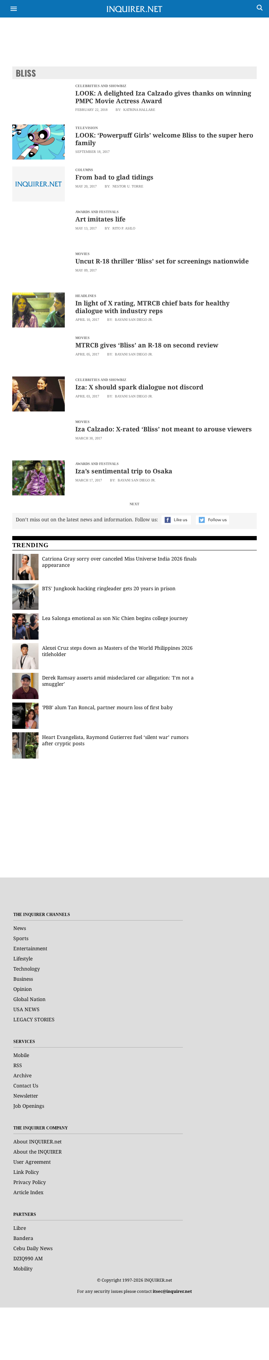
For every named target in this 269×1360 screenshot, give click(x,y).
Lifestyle (23, 958)
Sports (20, 938)
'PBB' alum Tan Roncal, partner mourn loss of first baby (107, 707)
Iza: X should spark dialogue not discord (139, 387)
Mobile (21, 1055)
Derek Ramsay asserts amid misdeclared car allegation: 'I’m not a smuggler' (118, 680)
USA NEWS (26, 1009)
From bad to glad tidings (114, 177)
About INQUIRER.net (37, 1141)
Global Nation (29, 999)
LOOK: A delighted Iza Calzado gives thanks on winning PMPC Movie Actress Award (163, 97)
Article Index (28, 1192)
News (19, 928)
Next (134, 504)
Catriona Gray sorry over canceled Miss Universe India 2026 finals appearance (119, 561)
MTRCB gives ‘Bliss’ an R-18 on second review (146, 345)
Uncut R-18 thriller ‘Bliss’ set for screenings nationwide (162, 261)
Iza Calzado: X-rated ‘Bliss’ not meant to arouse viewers (163, 429)
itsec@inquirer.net (172, 1291)
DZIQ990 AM (28, 1258)
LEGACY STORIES (34, 1019)
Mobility (23, 1268)
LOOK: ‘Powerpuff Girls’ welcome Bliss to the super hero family (164, 139)
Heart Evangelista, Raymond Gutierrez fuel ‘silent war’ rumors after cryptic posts (115, 740)
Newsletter (25, 1095)
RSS (17, 1065)
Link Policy (26, 1172)
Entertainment (30, 948)
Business (23, 978)
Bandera (23, 1238)
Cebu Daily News (33, 1248)
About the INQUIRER (37, 1151)
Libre (19, 1228)
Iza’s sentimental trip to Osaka (123, 471)
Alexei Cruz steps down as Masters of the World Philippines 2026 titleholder (117, 650)
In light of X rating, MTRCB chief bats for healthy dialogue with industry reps (152, 307)
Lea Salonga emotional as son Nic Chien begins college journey (115, 618)
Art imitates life (100, 219)
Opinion (22, 989)
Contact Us (25, 1085)
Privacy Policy (29, 1182)
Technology (26, 968)
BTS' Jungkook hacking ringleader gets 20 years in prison (108, 588)
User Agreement (32, 1161)
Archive (22, 1075)
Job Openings (28, 1105)
